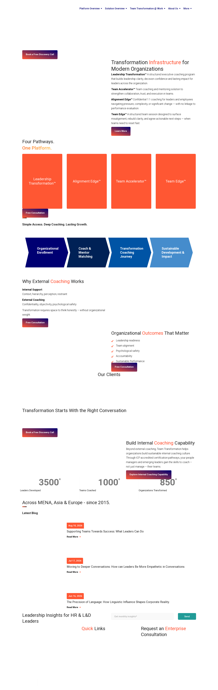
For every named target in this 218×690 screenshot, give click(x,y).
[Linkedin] (33, 682)
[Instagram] (26, 682)
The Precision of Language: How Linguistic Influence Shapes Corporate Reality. (118, 602)
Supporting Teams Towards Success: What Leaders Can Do (105, 531)
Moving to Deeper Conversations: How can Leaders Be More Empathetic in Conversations (125, 566)
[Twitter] (41, 682)
